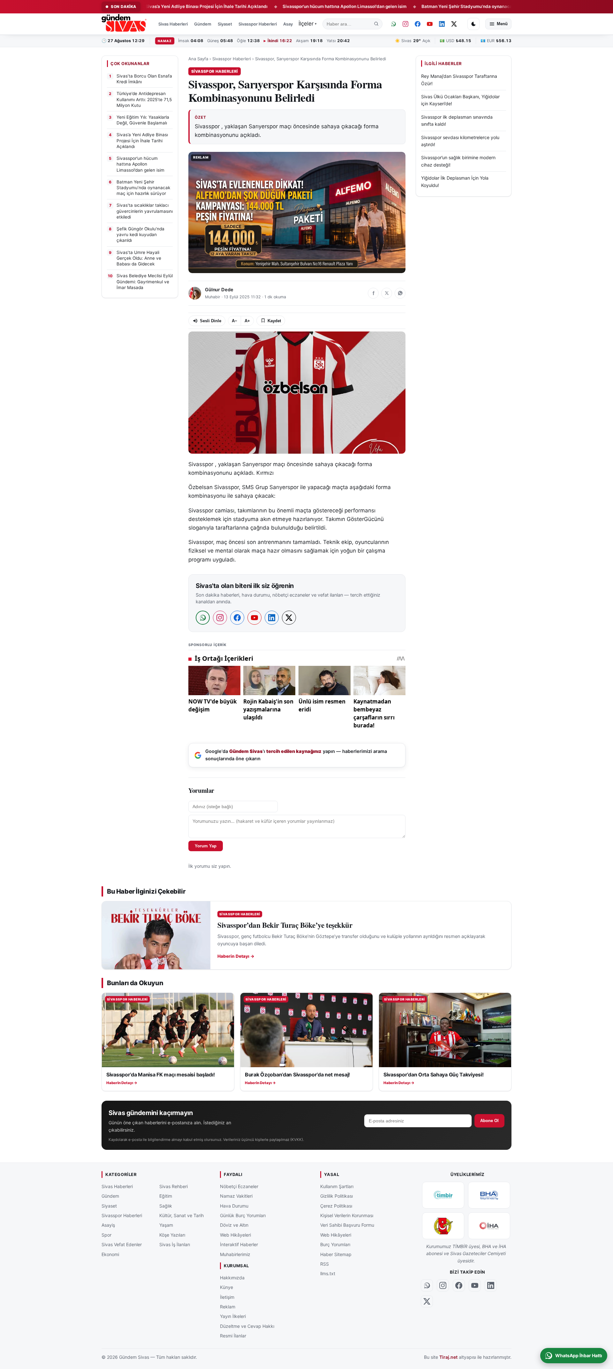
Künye (226, 1287)
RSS (324, 1264)
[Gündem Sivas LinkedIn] (442, 24)
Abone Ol (489, 1120)
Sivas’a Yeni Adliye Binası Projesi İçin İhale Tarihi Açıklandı (161, 6)
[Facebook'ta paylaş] (373, 293)
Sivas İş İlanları (174, 1244)
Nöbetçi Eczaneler (239, 1186)
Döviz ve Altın (234, 1225)
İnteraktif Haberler (239, 1244)
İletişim (227, 1296)
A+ (247, 320)
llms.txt (327, 1273)
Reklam (227, 1306)
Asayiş (289, 23)
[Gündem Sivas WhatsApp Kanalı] (393, 24)
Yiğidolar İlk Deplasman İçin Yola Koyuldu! (454, 181)
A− (234, 320)
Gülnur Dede (219, 290)
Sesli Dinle (210, 320)
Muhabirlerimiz (235, 1254)
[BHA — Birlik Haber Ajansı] (489, 1194)
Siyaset (225, 23)
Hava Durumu (234, 1205)
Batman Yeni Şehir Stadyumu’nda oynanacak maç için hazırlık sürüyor (449, 6)
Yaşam (166, 1225)
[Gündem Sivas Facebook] (417, 24)
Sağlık (165, 1205)
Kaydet (274, 320)
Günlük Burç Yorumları (243, 1215)
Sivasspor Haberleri (257, 23)
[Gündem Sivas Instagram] (405, 24)
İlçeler (308, 23)
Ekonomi (110, 1254)
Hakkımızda (232, 1277)
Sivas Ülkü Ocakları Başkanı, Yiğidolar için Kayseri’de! (460, 100)
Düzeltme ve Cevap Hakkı (247, 1325)
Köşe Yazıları (172, 1234)
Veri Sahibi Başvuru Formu (347, 1225)
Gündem (202, 23)
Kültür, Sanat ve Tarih (181, 1215)
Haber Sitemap (336, 1254)
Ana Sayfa (198, 58)
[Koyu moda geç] (473, 24)
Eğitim (165, 1196)
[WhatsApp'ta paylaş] (400, 293)
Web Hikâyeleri (235, 1234)
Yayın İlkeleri (233, 1316)
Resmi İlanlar (233, 1335)
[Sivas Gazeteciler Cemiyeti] (443, 1225)
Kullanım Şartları (336, 1186)
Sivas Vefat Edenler (122, 1244)
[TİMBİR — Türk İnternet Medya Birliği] (443, 1194)
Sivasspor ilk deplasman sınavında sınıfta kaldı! (457, 120)
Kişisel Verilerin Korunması (346, 1215)
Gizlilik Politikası (336, 1196)
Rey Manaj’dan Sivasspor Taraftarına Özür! (459, 80)
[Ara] (376, 24)
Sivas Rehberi (173, 1186)
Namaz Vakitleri (236, 1196)
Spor (106, 1234)
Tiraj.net (448, 1357)
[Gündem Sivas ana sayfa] (125, 24)
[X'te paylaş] (386, 293)
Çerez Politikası (336, 1205)
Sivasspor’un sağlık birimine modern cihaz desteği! (458, 161)
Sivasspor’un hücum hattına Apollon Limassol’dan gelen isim (300, 6)
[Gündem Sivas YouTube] (430, 24)
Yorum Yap (205, 846)
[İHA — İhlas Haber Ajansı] (489, 1225)
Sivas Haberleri (173, 23)
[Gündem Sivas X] (454, 24)
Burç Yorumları (335, 1244)
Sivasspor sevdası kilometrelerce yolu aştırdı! (460, 141)
